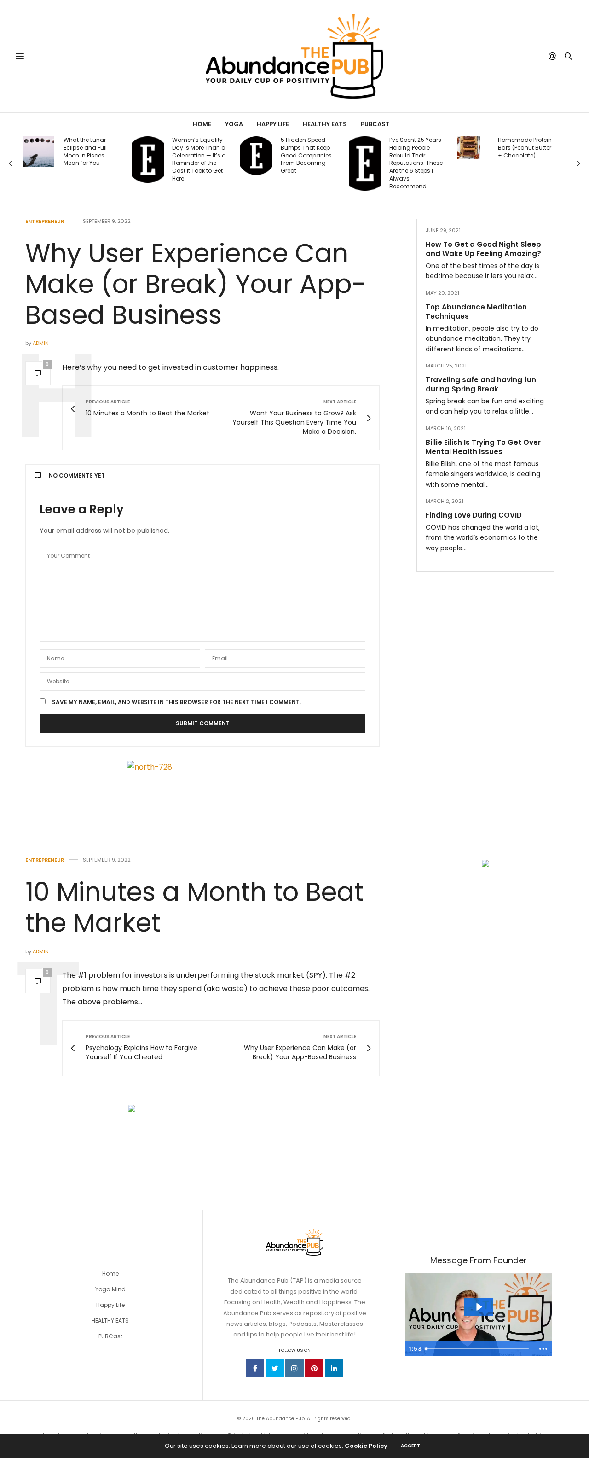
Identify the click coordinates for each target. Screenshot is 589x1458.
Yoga (234, 124)
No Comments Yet (77, 475)
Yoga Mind (110, 1289)
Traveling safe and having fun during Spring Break (481, 383)
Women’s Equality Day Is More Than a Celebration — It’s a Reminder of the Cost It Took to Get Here (99, 159)
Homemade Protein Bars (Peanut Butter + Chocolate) (424, 147)
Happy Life (273, 124)
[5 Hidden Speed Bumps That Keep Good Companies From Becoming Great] (156, 155)
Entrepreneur (44, 221)
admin (41, 343)
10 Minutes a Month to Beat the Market (194, 907)
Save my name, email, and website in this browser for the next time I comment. (176, 702)
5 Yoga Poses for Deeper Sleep (529, 152)
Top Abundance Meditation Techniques (476, 311)
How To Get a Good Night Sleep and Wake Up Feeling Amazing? (483, 248)
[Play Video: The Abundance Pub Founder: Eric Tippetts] (478, 1307)
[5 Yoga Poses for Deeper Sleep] (482, 152)
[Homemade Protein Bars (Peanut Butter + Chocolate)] (368, 147)
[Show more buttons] (543, 1348)
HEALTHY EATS (110, 1320)
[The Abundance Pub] (295, 56)
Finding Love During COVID (474, 514)
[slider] (478, 1348)
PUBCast (375, 124)
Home (202, 124)
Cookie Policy (366, 1445)
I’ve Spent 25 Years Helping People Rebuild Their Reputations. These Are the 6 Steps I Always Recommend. (315, 163)
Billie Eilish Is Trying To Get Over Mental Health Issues (483, 446)
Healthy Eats (325, 124)
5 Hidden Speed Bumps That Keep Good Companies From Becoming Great (205, 155)
